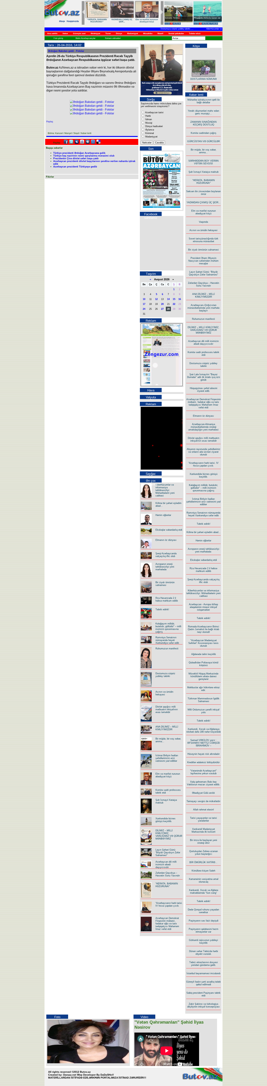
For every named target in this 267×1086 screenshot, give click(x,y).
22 (174, 304)
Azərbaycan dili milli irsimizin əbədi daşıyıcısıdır (166, 864)
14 (168, 299)
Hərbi (148, 116)
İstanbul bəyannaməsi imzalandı (204, 973)
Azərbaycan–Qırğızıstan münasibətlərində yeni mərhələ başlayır (203, 308)
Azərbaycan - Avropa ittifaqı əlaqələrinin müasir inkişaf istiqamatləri (203, 607)
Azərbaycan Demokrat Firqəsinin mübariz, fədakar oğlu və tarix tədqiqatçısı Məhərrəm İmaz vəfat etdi (167, 923)
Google (82, 142)
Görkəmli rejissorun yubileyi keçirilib (203, 941)
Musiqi (148, 122)
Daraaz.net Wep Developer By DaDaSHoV (88, 1074)
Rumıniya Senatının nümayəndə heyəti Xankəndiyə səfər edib (167, 640)
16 (179, 299)
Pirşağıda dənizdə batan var (207, 18)
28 (168, 309)
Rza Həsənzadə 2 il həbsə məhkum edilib (166, 599)
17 (144, 304)
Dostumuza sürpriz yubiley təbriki (164, 29)
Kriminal (149, 133)
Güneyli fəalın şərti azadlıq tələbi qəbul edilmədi (203, 983)
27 (162, 309)
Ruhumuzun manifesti (166, 648)
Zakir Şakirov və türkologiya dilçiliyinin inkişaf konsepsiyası (203, 1005)
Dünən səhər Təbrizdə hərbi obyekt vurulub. (203, 952)
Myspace (76, 142)
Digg (87, 142)
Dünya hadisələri (154, 126)
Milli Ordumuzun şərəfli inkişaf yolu (203, 711)
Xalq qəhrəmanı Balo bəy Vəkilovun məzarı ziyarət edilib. (203, 783)
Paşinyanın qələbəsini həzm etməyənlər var (203, 930)
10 (144, 299)
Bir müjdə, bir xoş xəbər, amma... (96, 20)
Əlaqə (62, 21)
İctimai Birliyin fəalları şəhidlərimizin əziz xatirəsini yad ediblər (166, 758)
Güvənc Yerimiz (172, 18)
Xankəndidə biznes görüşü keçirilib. (165, 820)
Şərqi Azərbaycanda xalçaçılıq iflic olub (166, 555)
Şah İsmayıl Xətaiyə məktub (146, 20)
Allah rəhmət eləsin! (203, 809)
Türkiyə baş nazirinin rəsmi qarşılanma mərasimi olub (83, 155)
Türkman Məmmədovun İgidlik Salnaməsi (203, 700)
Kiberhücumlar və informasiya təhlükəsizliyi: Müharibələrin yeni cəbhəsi (165, 490)
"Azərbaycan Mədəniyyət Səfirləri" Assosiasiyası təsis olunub (203, 643)
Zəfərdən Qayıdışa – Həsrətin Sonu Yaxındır (167, 874)
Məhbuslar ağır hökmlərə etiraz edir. (203, 689)
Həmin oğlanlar (163, 515)
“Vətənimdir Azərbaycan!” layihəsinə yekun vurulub (203, 772)
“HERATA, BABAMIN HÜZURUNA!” (166, 885)
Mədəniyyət (151, 136)
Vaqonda (203, 222)
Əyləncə (149, 129)
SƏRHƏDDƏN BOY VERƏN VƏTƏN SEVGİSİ (121, 20)
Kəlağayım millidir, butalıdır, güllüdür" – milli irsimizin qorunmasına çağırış (168, 627)
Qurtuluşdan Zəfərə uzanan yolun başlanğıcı (203, 852)
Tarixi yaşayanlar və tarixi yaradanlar (203, 819)
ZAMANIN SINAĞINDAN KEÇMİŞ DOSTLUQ (203, 123)
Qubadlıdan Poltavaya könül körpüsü (203, 664)
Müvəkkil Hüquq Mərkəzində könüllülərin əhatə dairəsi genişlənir (203, 676)
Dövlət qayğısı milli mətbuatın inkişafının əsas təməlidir (166, 709)
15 (174, 299)
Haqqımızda (73, 21)
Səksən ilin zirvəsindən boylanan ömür (203, 192)
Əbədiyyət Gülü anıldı (203, 793)
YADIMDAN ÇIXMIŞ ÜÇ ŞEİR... (204, 202)
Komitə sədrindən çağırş (203, 133)
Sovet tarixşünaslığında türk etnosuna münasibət (203, 240)
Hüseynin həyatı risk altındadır (203, 754)
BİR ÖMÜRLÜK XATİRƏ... (203, 862)
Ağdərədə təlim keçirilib (203, 654)
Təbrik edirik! (162, 609)
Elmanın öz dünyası (166, 540)
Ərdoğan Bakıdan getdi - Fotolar (66, 51)
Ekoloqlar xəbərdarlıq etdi (168, 529)
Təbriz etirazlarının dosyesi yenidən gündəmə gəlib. (203, 963)
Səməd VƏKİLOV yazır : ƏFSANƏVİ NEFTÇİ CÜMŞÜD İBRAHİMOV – (203, 743)
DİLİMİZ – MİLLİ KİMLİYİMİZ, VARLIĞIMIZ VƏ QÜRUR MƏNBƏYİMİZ (168, 834)
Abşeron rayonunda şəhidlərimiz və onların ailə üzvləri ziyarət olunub (203, 452)
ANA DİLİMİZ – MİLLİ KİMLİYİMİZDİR (166, 728)
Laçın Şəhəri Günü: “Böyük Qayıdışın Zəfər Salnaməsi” (167, 852)
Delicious (98, 142)
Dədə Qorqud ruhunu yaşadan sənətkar (203, 911)
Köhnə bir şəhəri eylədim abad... (204, 532)
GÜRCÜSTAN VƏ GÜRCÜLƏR (203, 141)
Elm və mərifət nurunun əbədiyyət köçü (167, 775)
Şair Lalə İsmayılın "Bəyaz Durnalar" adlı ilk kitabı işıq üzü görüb (203, 377)
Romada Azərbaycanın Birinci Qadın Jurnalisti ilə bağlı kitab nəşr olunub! (203, 629)
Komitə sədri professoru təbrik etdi (203, 353)
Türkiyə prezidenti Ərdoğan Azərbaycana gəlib (79, 153)
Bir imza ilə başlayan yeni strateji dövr (203, 841)
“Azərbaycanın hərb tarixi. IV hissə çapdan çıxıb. (169, 904)
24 (144, 309)
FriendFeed (93, 142)
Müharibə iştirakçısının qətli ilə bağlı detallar (203, 101)
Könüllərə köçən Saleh (203, 870)
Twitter (71, 142)
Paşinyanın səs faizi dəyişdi (203, 920)
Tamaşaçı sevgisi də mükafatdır (203, 801)
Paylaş (49, 121)
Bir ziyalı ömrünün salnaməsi (165, 583)
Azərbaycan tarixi (154, 112)
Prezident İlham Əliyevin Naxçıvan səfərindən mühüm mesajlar (203, 261)
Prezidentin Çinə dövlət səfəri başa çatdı (76, 158)
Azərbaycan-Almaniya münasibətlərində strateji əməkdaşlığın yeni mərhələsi (203, 427)
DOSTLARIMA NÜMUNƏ (203, 73)
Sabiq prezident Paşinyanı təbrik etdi (203, 994)
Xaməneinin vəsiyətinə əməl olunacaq (203, 880)
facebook (66, 142)
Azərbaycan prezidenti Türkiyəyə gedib (75, 166)
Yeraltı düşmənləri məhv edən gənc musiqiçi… (203, 112)
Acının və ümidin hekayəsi (164, 693)
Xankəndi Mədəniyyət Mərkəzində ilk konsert (203, 830)
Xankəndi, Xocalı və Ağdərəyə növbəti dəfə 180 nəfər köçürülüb (203, 730)
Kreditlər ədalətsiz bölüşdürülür (203, 762)
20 (162, 304)
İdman (148, 119)
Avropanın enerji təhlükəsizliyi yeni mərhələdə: (164, 567)
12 (156, 299)
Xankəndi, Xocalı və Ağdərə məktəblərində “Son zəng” (203, 891)
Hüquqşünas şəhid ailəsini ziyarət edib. (203, 389)
